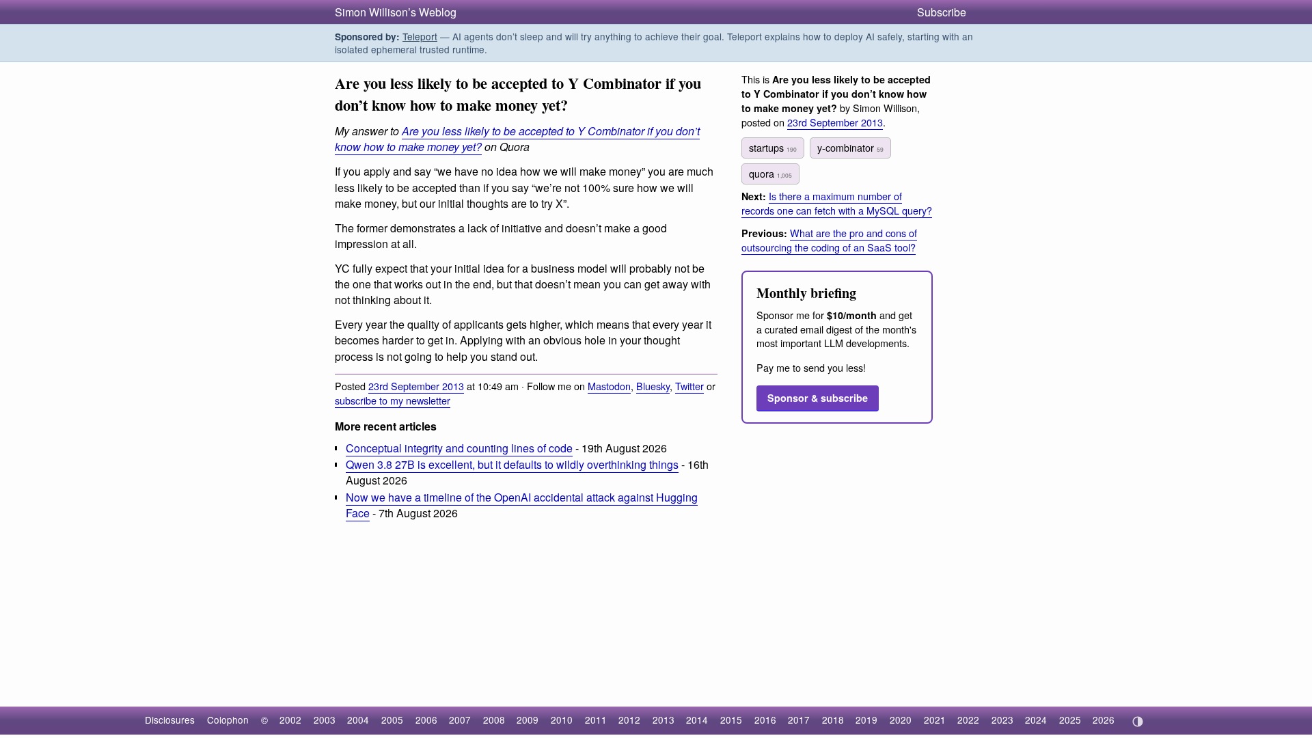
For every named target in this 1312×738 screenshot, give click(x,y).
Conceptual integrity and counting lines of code (459, 448)
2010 (562, 719)
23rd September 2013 (416, 386)
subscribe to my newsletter (392, 400)
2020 (901, 719)
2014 (697, 719)
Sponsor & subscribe (817, 398)
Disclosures (170, 719)
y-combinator (850, 147)
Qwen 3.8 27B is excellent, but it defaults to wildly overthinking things (512, 464)
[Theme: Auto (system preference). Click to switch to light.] (1137, 721)
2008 (494, 719)
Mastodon (609, 386)
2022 (968, 719)
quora (770, 173)
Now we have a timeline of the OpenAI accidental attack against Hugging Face (522, 505)
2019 (866, 719)
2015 (731, 719)
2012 (629, 719)
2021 (935, 719)
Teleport (419, 36)
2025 (1070, 719)
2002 (290, 719)
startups (773, 147)
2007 (460, 719)
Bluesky (653, 386)
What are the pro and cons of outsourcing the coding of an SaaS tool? (829, 240)
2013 (663, 719)
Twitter (689, 386)
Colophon (228, 719)
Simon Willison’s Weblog (395, 12)
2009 (527, 719)
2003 (325, 719)
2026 (1104, 719)
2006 (426, 719)
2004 (358, 719)
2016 (765, 719)
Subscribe (941, 12)
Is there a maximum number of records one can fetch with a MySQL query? (836, 203)
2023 (1002, 719)
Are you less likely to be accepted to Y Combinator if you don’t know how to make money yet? (517, 138)
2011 (596, 719)
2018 (833, 719)
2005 (392, 719)
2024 (1036, 719)
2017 (799, 719)
